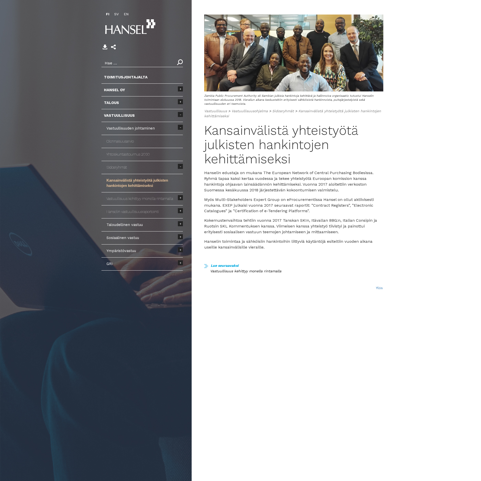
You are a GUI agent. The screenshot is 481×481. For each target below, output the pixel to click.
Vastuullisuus (119, 115)
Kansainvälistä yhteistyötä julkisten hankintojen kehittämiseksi (137, 183)
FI (107, 14)
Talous (111, 102)
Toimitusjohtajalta (126, 77)
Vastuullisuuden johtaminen (130, 128)
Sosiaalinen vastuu (122, 237)
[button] (113, 47)
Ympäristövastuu (121, 251)
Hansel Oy (114, 90)
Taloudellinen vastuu (124, 224)
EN (126, 14)
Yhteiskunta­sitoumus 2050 (128, 154)
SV (116, 14)
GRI (109, 264)
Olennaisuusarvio (120, 141)
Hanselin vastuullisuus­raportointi (132, 211)
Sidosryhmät (116, 167)
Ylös (379, 288)
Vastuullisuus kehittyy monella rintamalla (139, 198)
